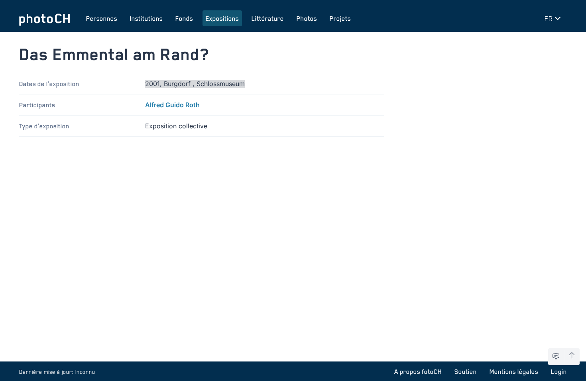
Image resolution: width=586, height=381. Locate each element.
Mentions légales (514, 371)
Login (559, 371)
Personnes (101, 18)
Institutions (146, 18)
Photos (307, 18)
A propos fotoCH (418, 371)
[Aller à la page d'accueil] (44, 18)
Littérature (268, 18)
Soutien (465, 371)
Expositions (222, 18)
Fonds (184, 18)
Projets (340, 18)
